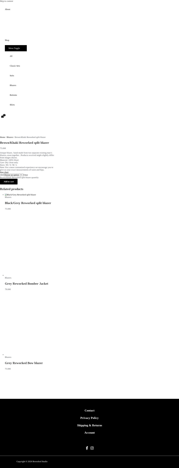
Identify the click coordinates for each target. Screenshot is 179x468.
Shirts (12, 105)
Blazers (13, 85)
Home (2, 137)
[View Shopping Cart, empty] (2, 116)
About (7, 9)
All (11, 56)
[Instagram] (92, 449)
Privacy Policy (89, 417)
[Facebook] (87, 449)
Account (89, 432)
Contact (89, 410)
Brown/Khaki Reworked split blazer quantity (19, 177)
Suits (12, 75)
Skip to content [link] (6, 1)
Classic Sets (15, 66)
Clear (25, 175)
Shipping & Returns (89, 425)
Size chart (4, 172)
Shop (7, 40)
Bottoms (13, 95)
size (2, 175)
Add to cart (9, 181)
